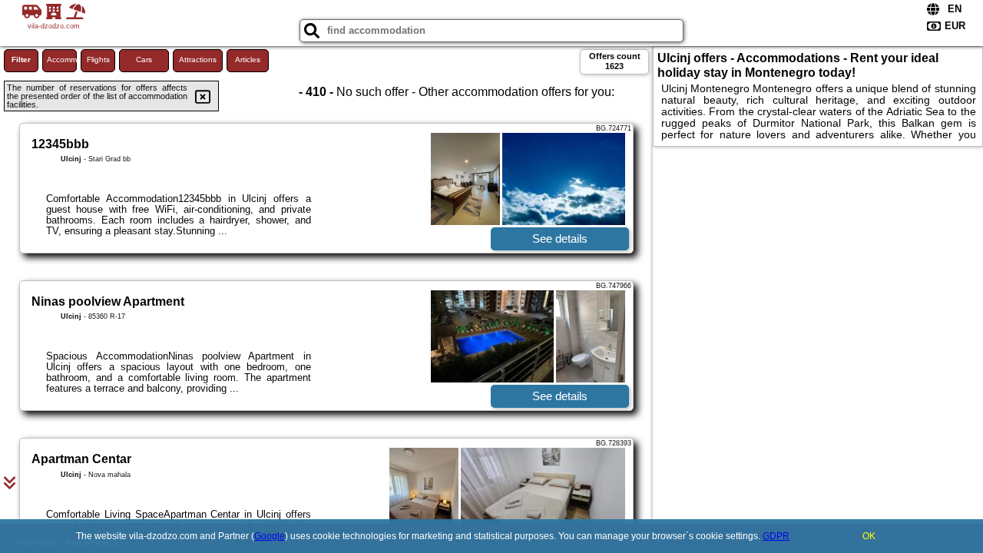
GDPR (776, 536)
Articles (247, 59)
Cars (144, 59)
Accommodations (62, 59)
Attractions (198, 59)
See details (559, 238)
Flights (98, 59)
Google (269, 536)
